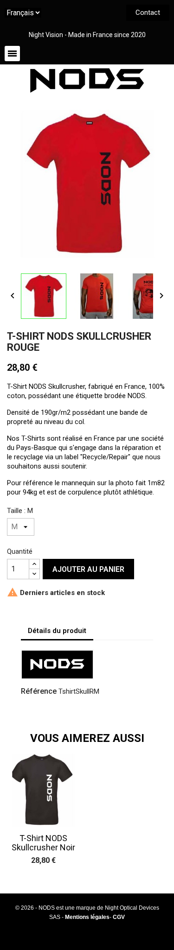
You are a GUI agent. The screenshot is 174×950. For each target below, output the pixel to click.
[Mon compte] (75, 53)
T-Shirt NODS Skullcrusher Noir (43, 842)
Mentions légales (87, 917)
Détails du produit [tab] (57, 631)
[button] (147, 13)
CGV (119, 917)
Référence (39, 691)
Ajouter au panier (88, 569)
